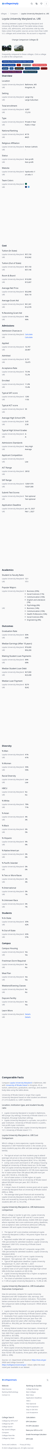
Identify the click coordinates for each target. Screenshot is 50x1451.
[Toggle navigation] (46, 3)
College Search (7, 1427)
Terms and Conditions (9, 1445)
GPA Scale (29, 1439)
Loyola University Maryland (21, 1083)
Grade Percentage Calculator (36, 1434)
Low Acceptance (32, 1412)
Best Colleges (31, 1392)
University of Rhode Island (16, 1085)
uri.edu (28, 174)
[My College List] (41, 3)
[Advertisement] (25, 217)
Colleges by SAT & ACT (10, 1421)
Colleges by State (8, 1438)
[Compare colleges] (36, 3)
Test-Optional (31, 1404)
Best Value (30, 1395)
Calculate (29, 334)
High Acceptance (32, 1406)
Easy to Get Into (32, 1409)
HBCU (28, 1401)
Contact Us (6, 1395)
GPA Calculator (31, 1421)
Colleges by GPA (7, 1424)
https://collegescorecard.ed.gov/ (14, 1365)
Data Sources (6, 1389)
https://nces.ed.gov (39, 1360)
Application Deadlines (34, 1398)
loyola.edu (29, 171)
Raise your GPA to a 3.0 (34, 1430)
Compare (5, 1432)
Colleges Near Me (8, 1435)
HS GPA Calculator (32, 1426)
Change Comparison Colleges (24, 40)
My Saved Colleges (8, 1429)
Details (28, 1014)
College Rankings (32, 1389)
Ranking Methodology (10, 1392)
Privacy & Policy (25, 1445)
